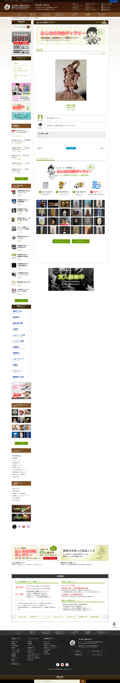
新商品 (13, 660)
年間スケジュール (17, 465)
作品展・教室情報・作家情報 (21, 70)
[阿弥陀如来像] (21, 420)
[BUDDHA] (87, 213)
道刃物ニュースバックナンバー (21, 495)
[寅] (28, 427)
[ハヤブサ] (53, 221)
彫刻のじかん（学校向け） (19, 474)
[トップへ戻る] (114, 624)
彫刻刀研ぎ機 (15, 645)
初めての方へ (16, 488)
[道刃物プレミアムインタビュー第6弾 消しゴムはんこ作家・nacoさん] (21, 101)
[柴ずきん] (21, 412)
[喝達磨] (41, 221)
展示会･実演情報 (18, 68)
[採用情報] (71, 279)
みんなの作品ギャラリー (19, 470)
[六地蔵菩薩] (53, 204)
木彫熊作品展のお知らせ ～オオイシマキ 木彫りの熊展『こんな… (21, 133)
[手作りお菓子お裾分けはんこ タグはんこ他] (15, 427)
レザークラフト (15, 658)
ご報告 (15, 73)
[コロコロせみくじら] (21, 427)
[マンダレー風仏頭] (76, 204)
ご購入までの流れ (22, 616)
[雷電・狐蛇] (64, 204)
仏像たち (102, 148)
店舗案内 (30, 641)
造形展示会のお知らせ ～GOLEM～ (21, 164)
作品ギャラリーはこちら (61, 241)
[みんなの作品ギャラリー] (21, 110)
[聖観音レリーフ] (53, 213)
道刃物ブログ (16, 467)
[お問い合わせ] (21, 512)
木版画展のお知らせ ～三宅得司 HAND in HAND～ (20, 171)
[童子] (99, 221)
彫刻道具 (14, 643)
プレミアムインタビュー (19, 65)
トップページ (18, 14)
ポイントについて (47, 616)
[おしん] (41, 204)
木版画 (13, 647)
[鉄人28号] (99, 230)
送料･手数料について (35, 616)
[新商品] (21, 390)
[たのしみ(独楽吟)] (41, 230)
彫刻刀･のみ (14, 641)
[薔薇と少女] (15, 412)
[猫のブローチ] (87, 230)
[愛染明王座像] (87, 204)
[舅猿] (76, 221)
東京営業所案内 (17, 456)
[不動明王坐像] (64, 230)
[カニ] (28, 412)
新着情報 (16, 63)
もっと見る (21, 178)
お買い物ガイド (60, 14)
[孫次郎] (21, 435)
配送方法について (71, 616)
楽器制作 (14, 653)
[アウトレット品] (21, 398)
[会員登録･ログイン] (21, 54)
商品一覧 (32, 14)
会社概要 (87, 14)
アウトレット (15, 662)
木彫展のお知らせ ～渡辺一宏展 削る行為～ (21, 157)
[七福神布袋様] (64, 213)
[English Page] (21, 521)
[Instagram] (28, 527)
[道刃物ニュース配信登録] (21, 119)
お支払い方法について (59, 616)
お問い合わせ (101, 14)
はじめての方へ (46, 14)
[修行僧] (99, 204)
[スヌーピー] (15, 435)
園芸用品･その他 (16, 664)
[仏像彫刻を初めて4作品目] (53, 230)
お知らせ (16, 78)
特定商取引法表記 (83, 616)
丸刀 (39, 136)
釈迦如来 (40, 148)
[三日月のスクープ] (76, 213)
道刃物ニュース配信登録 (19, 493)
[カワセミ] (28, 420)
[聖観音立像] (99, 213)
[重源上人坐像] (15, 420)
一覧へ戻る (71, 148)
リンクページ (16, 460)
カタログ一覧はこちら (97, 654)
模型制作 (14, 655)
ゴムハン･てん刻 (16, 649)
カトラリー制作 (15, 651)
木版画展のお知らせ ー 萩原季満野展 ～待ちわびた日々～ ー (21, 141)
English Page (16, 476)
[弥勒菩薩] (87, 221)
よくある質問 (74, 14)
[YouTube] (24, 527)
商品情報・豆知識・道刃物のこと (22, 75)
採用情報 (46, 651)
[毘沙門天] (76, 230)
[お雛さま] (64, 221)
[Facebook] (19, 527)
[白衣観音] (41, 213)
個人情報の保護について (96, 616)
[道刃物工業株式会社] (17, 7)
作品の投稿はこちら (80, 241)
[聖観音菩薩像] (28, 435)
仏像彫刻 (103, 53)
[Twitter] (14, 527)
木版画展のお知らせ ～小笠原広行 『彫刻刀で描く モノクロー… (21, 149)
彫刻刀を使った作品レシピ (19, 472)
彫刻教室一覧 (16, 462)
